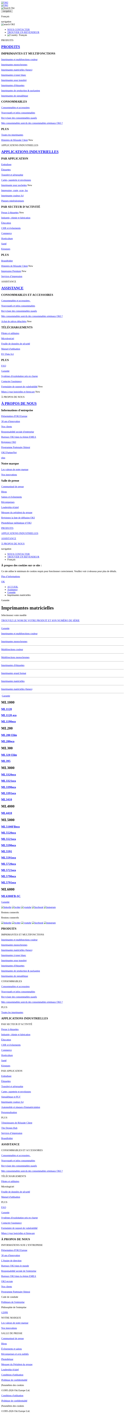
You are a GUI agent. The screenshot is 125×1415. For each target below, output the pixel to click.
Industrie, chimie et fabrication (15, 217)
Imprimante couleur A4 (12, 195)
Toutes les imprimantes (12, 135)
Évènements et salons (11, 1349)
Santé (4, 243)
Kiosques (5, 249)
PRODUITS (10, 47)
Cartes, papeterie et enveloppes (16, 180)
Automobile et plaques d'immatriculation (20, 1107)
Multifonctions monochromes (15, 657)
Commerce (6, 233)
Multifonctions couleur (12, 649)
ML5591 (6, 851)
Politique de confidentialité (14, 1380)
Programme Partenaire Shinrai (15, 447)
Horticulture (7, 238)
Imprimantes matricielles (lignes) (16, 70)
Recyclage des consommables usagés (19, 118)
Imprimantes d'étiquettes (12, 85)
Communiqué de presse (12, 486)
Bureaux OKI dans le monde (15, 1265)
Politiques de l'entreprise (13, 1302)
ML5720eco (8, 863)
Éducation (6, 223)
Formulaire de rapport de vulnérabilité (19, 386)
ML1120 (6, 709)
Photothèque (7, 1359)
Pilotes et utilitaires (10, 333)
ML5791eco (8, 882)
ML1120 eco (9, 715)
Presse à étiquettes (10, 212)
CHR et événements (11, 228)
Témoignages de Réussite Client (16, 1122)
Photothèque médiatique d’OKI (16, 523)
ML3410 (6, 799)
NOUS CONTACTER (18, 29)
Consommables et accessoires (15, 107)
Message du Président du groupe (16, 1364)
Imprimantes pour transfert (14, 80)
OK (3, 581)
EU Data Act (7, 354)
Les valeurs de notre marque (14, 469)
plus (3, 457)
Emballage (6, 164)
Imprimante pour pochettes (14, 185)
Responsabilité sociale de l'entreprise (18, 1271)
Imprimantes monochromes (14, 64)
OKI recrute (7, 1281)
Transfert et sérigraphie (12, 175)
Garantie (5, 371)
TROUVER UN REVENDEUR (23, 32)
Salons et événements (11, 497)
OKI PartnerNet (9, 452)
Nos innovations (9, 474)
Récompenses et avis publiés (15, 1354)
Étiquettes (6, 169)
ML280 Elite (9, 735)
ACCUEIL (12, 587)
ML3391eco (8, 793)
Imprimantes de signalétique (14, 95)
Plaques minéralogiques (12, 201)
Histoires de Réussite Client (14, 140)
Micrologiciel (7, 338)
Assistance (12, 589)
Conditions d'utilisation (12, 1374)
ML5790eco (8, 876)
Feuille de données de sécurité (15, 343)
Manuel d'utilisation (10, 349)
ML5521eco (8, 839)
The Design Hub (9, 1128)
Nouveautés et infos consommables (18, 112)
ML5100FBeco (10, 826)
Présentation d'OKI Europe (14, 416)
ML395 (6, 761)
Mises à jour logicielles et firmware (18, 391)
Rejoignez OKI (8, 442)
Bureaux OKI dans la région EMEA (18, 437)
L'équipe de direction (11, 1260)
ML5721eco (8, 870)
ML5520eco (8, 832)
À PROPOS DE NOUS (19, 403)
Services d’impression (11, 276)
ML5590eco (8, 845)
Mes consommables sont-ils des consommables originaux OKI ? (32, 123)
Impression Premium (11, 271)
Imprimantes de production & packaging (20, 90)
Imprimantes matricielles (13, 681)
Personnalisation (9, 1112)
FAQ (3, 366)
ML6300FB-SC (11, 896)
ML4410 (6, 813)
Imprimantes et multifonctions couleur (19, 59)
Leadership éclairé (10, 507)
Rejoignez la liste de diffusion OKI (18, 517)
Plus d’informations (10, 576)
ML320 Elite (9, 754)
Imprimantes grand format (13, 673)
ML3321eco (8, 780)
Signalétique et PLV (11, 1097)
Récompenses (7, 502)
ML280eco (7, 741)
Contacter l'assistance (11, 381)
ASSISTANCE (12, 288)
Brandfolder (7, 260)
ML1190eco (8, 721)
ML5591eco (8, 857)
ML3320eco (8, 774)
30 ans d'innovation (10, 421)
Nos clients (6, 426)
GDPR (4, 1312)
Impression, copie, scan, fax (14, 190)
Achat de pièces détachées (13, 321)
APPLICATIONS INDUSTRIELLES (30, 152)
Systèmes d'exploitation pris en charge (19, 376)
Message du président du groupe (16, 512)
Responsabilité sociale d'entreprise (17, 431)
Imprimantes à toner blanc (13, 75)
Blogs (4, 491)
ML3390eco (8, 787)
